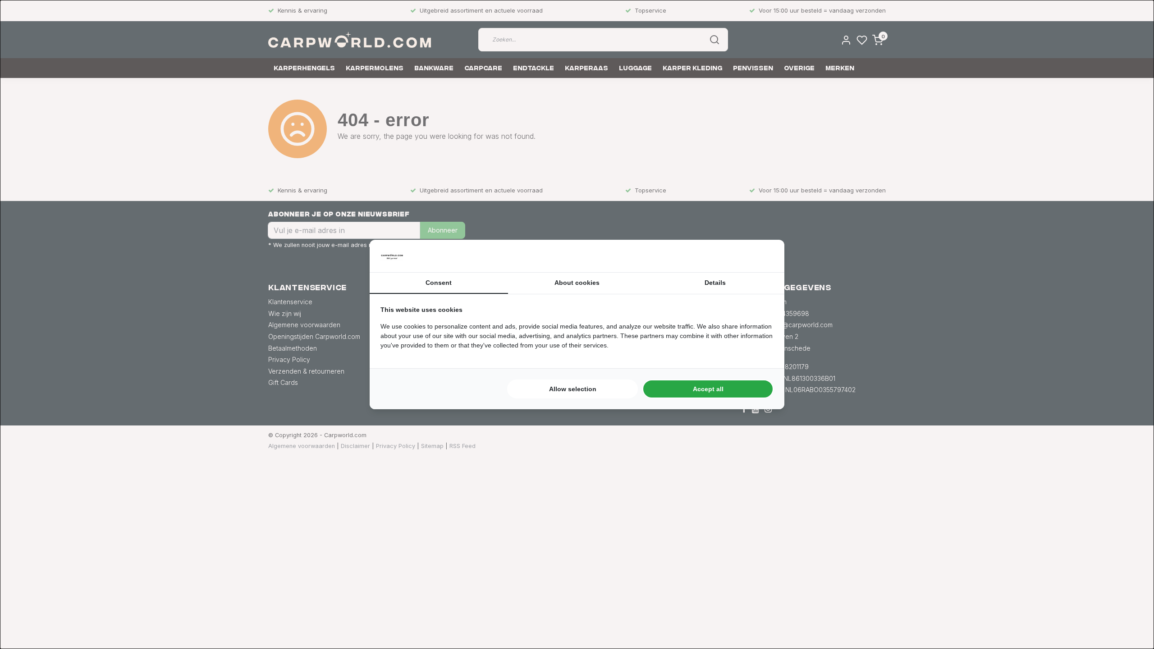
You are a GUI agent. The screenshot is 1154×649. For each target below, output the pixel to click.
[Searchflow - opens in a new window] (762, 256)
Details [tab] (715, 282)
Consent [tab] (439, 282)
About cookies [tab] (577, 282)
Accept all (708, 389)
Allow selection (572, 389)
